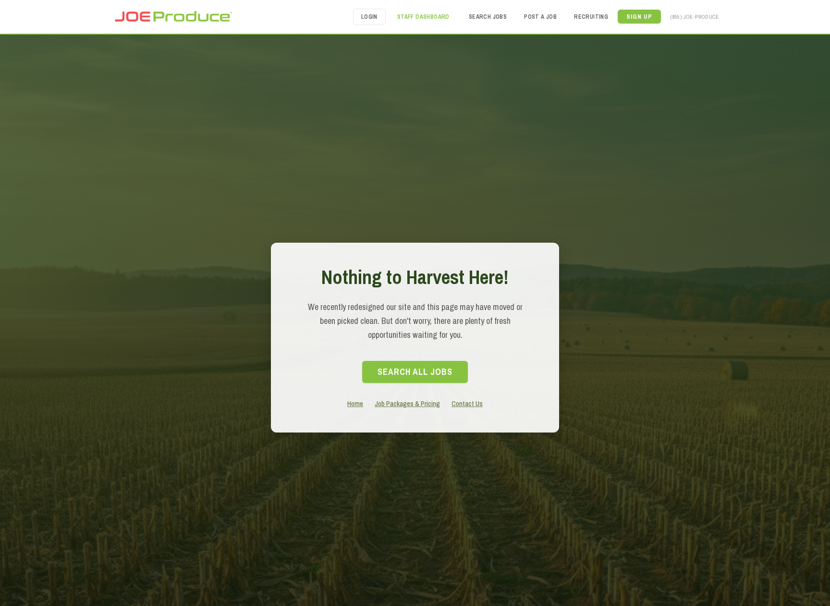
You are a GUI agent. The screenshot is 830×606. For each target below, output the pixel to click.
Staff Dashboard (423, 17)
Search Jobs (488, 17)
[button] (639, 17)
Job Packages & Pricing (407, 403)
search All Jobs (415, 372)
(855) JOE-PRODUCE (695, 16)
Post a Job (540, 17)
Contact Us (467, 403)
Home (355, 403)
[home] (173, 16)
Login (369, 17)
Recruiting (591, 17)
